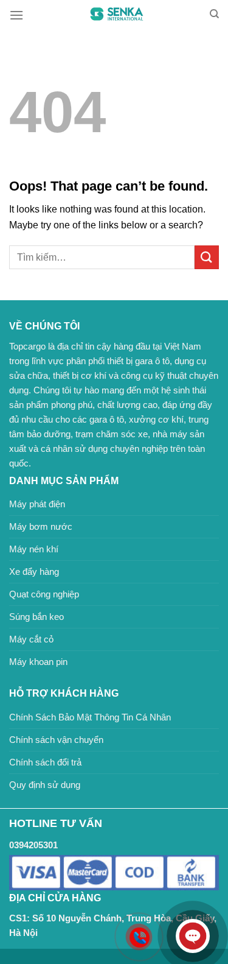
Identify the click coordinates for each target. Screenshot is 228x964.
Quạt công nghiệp (44, 594)
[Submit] (207, 257)
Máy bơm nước (40, 526)
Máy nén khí (33, 549)
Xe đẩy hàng (34, 571)
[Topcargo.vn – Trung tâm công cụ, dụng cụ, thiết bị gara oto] (116, 14)
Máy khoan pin (38, 661)
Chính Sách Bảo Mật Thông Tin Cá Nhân (90, 717)
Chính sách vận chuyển (56, 739)
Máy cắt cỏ (31, 639)
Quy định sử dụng (44, 784)
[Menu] (16, 15)
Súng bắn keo (36, 616)
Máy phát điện (37, 504)
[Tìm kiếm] (214, 14)
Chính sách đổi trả (45, 762)
